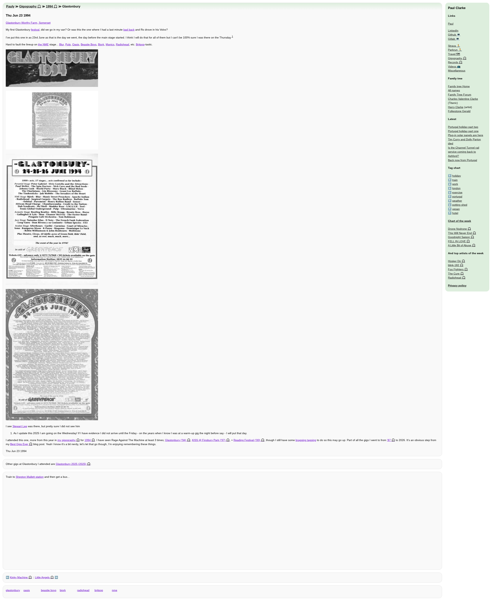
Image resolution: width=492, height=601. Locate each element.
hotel (455, 213)
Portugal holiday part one (463, 131)
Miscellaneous (456, 70)
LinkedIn (453, 30)
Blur (61, 44)
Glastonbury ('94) (175, 440)
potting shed (459, 204)
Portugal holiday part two (463, 126)
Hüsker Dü (454, 261)
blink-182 (453, 265)
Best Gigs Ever (19, 444)
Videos (452, 66)
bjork (63, 590)
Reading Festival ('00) (247, 440)
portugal (457, 196)
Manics (110, 44)
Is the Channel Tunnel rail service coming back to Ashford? (463, 151)
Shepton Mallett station (30, 476)
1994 (49, 6)
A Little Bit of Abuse (459, 245)
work (455, 184)
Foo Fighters (456, 269)
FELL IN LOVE (457, 241)
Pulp (68, 44)
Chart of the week (459, 220)
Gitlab (451, 38)
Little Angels (42, 577)
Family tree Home (459, 86)
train (455, 179)
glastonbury (13, 590)
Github (452, 34)
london (456, 188)
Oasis (75, 44)
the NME (43, 44)
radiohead (83, 590)
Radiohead (122, 44)
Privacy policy (457, 285)
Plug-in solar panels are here (465, 135)
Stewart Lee (19, 426)
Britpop (140, 44)
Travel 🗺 (454, 54)
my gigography (66, 440)
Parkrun (453, 49)
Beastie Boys (88, 44)
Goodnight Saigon (459, 237)
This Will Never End (460, 233)
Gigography (28, 6)
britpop (99, 590)
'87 (389, 440)
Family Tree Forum (459, 94)
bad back (129, 29)
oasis (26, 590)
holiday (456, 175)
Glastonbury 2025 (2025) (71, 463)
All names (454, 90)
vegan (456, 209)
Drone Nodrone (457, 228)
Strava (452, 45)
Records (453, 62)
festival (35, 29)
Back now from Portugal (462, 160)
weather (457, 200)
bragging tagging (306, 440)
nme (114, 590)
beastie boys (48, 590)
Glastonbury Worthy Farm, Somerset (28, 22)
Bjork (101, 44)
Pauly (10, 6)
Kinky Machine (19, 577)
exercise (457, 192)
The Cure (454, 273)
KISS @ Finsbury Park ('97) (208, 440)
